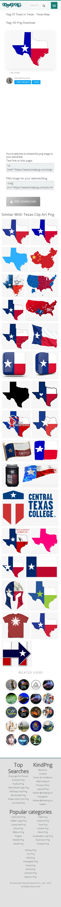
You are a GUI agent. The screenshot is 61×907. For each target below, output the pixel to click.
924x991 (32, 608)
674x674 (39, 459)
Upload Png (42, 789)
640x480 (36, 347)
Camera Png (43, 820)
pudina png (18, 783)
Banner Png (30, 876)
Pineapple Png (30, 861)
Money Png (30, 850)
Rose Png (18, 828)
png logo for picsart (18, 776)
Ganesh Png (30, 872)
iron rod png (18, 802)
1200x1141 (9, 347)
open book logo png (18, 787)
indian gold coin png (18, 798)
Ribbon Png (18, 832)
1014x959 (8, 436)
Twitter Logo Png (18, 820)
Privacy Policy (42, 785)
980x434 (31, 319)
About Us (42, 769)
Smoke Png (42, 828)
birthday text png (18, 791)
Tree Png (42, 824)
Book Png (30, 869)
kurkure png (18, 779)
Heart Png (18, 843)
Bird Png (31, 857)
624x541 (7, 665)
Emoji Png (30, 865)
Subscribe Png (18, 816)
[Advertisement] (30, 118)
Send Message (23, 82)
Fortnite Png (43, 843)
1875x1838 (38, 406)
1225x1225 (29, 485)
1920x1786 (38, 636)
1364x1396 (39, 436)
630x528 (35, 270)
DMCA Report (42, 781)
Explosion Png (43, 839)
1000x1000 (9, 459)
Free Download (24, 201)
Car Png (30, 853)
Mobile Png (18, 839)
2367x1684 (33, 295)
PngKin (18, 836)
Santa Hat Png (18, 824)
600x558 (7, 270)
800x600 (31, 576)
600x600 (7, 608)
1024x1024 (9, 636)
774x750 (7, 406)
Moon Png (43, 832)
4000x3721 (9, 243)
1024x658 (8, 524)
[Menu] (54, 5)
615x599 (7, 576)
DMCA (36, 82)
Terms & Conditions (42, 777)
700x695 (7, 295)
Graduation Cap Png (43, 836)
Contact (43, 773)
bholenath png (18, 795)
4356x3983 (9, 552)
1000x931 (37, 243)
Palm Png (42, 816)
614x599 (7, 319)
